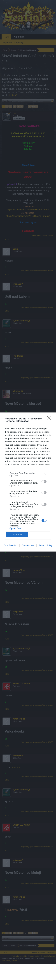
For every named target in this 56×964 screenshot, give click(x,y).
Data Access (28, 545)
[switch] (44, 481)
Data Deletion (10, 545)
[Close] (50, 419)
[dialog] (28, 482)
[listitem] (28, 474)
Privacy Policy (45, 545)
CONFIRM (17, 534)
